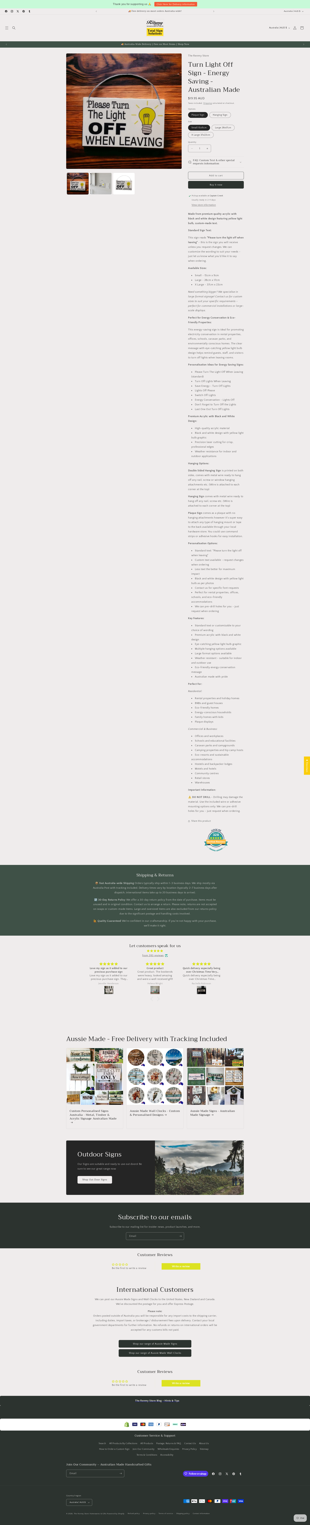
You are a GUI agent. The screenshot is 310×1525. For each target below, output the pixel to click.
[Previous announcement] (96, 11)
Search (102, 1443)
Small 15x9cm (199, 127)
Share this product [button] (201, 821)
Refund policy (134, 1514)
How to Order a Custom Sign (114, 1449)
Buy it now (216, 185)
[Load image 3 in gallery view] (124, 183)
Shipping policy (183, 1514)
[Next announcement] (213, 11)
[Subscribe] (180, 1236)
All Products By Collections (123, 1443)
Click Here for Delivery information (176, 4)
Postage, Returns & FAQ (168, 1443)
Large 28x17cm (223, 127)
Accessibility (166, 1455)
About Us (204, 1443)
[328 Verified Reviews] (216, 853)
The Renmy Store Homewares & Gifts (90, 1514)
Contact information (201, 1514)
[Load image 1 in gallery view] (77, 183)
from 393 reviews (153, 955)
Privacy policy (149, 1514)
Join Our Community (144, 1449)
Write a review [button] (181, 1266)
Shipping (207, 103)
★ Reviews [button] (306, 765)
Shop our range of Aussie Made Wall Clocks (155, 1353)
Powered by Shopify (115, 1514)
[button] (6, 27)
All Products (146, 1443)
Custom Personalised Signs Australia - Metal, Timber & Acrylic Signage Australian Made (93, 1115)
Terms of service (166, 1514)
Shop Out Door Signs (94, 1179)
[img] (155, 951)
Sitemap (204, 1449)
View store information (204, 205)
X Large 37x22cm (200, 135)
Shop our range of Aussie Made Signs (155, 1343)
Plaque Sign (197, 115)
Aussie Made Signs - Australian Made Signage (212, 1113)
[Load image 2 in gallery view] (101, 183)
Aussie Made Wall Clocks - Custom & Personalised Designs (155, 1113)
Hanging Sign (220, 115)
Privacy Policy (189, 1449)
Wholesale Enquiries (168, 1449)
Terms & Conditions (147, 1455)
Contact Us (190, 1443)
